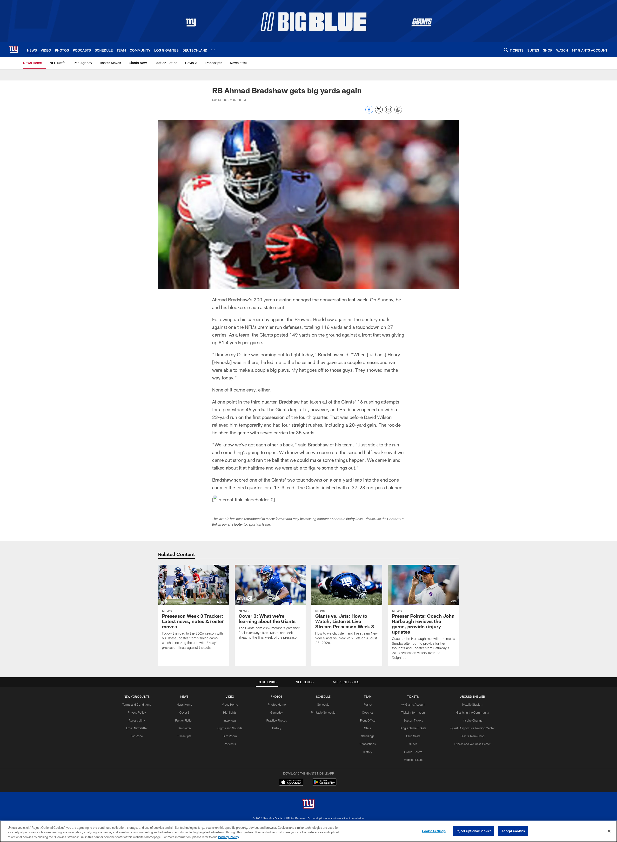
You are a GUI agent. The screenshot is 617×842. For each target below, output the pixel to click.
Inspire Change (472, 720)
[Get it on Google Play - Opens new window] (324, 784)
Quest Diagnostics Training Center (472, 728)
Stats (367, 728)
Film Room (230, 736)
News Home (184, 704)
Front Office (367, 720)
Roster (367, 704)
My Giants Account (413, 704)
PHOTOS (276, 696)
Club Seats (413, 736)
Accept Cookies (513, 831)
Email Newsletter (137, 728)
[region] (308, 831)
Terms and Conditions (136, 704)
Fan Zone (137, 736)
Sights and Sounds (229, 728)
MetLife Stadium (472, 704)
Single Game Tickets (413, 728)
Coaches (367, 712)
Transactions (367, 744)
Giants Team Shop (472, 736)
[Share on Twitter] (379, 112)
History (276, 728)
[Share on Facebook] (369, 112)
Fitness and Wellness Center (472, 744)
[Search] (506, 49)
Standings (367, 736)
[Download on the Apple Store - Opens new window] (291, 783)
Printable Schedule (323, 712)
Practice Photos (276, 720)
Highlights (229, 712)
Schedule (323, 704)
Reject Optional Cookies (473, 831)
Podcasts (230, 744)
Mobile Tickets (413, 759)
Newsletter (184, 728)
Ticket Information (413, 712)
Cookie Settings (434, 831)
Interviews (229, 720)
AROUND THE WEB (472, 696)
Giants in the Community (472, 712)
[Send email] (388, 112)
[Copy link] (398, 110)
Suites (413, 744)
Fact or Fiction (184, 720)
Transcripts (184, 736)
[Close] (609, 831)
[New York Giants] (308, 804)
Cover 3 (184, 712)
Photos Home (277, 704)
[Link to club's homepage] (13, 49)
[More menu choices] (213, 50)
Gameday (276, 712)
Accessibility (137, 720)
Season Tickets (413, 720)
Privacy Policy (137, 712)
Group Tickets (413, 752)
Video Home (230, 704)
